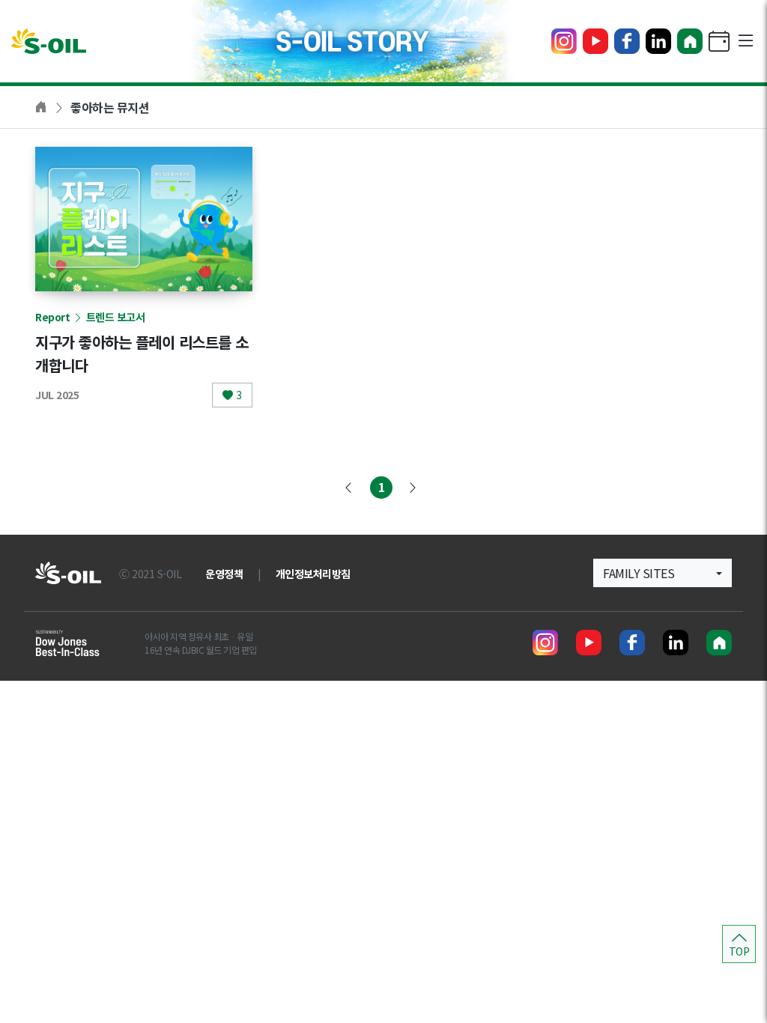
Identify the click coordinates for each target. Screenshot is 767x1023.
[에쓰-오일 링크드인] (658, 41)
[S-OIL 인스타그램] (564, 41)
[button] (662, 573)
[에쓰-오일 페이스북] (627, 41)
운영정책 (224, 573)
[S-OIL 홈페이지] (690, 41)
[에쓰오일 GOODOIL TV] (595, 41)
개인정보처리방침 (313, 573)
